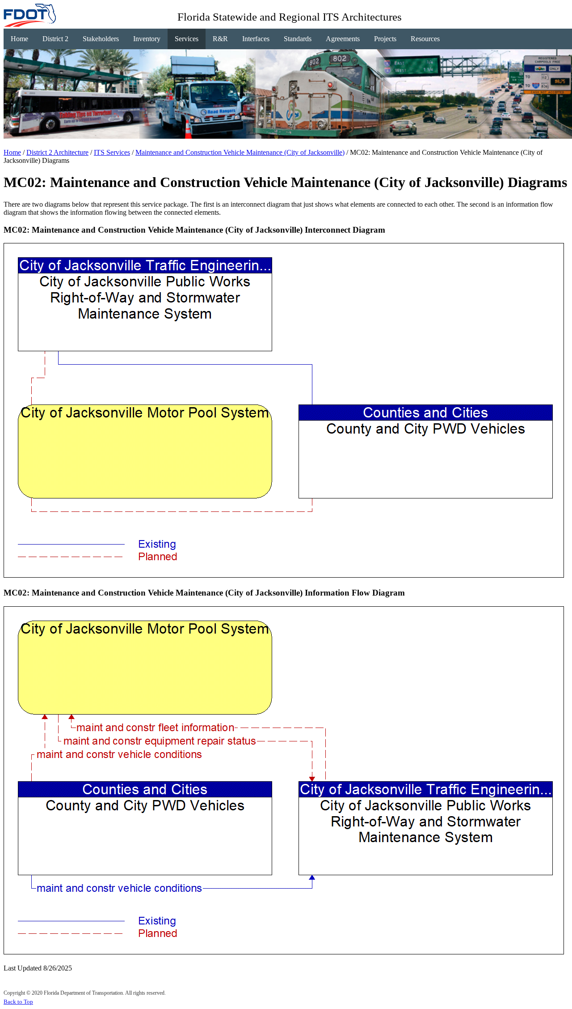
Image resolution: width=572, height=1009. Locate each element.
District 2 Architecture (57, 152)
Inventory (146, 39)
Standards (297, 39)
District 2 (55, 39)
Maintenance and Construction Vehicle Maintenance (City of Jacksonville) (240, 152)
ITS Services (112, 152)
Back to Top (18, 1001)
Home (19, 39)
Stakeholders (101, 39)
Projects (385, 39)
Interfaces (255, 39)
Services (186, 39)
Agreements (343, 39)
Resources (425, 39)
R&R (220, 39)
